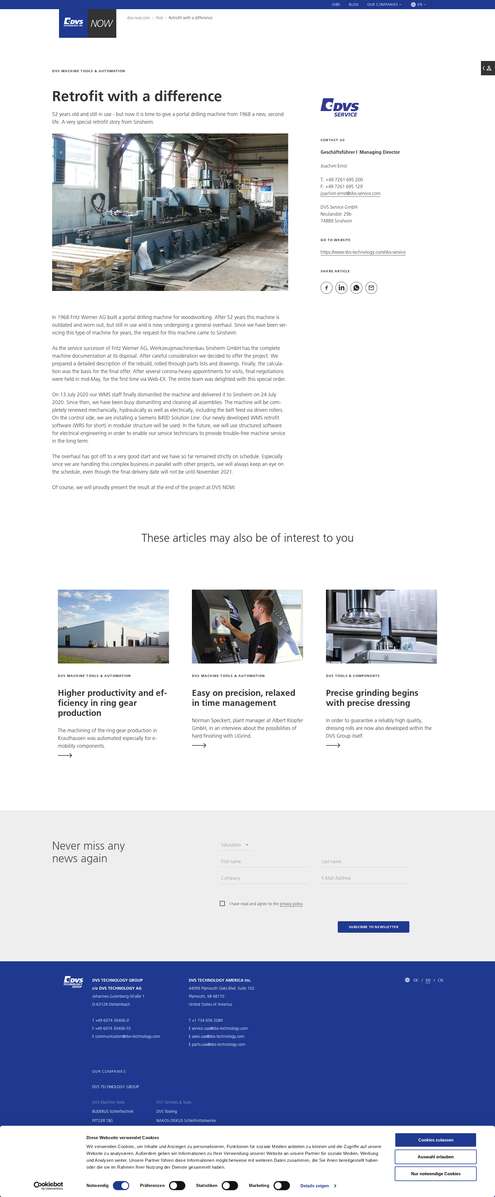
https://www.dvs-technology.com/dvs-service (363, 252)
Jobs (336, 4)
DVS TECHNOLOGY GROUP (115, 1086)
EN (428, 980)
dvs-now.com (138, 17)
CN (440, 980)
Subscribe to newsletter (373, 927)
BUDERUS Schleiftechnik (112, 1111)
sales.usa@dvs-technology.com (218, 1036)
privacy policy (291, 903)
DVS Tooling (166, 1111)
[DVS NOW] (73, 23)
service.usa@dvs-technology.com (220, 1028)
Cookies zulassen (435, 1139)
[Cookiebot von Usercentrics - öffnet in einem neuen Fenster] (48, 1186)
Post (159, 17)
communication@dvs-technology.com (127, 1036)
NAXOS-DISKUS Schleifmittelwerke (186, 1120)
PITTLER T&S (102, 1120)
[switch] (177, 1185)
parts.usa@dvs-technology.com (218, 1044)
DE (416, 980)
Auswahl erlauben (436, 1156)
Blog (354, 4)
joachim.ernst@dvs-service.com (350, 193)
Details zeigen (314, 1185)
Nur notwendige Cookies (436, 1173)
